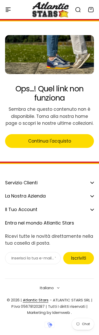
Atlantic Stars (35, 300)
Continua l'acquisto (49, 141)
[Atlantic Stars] (50, 10)
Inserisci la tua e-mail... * (33, 258)
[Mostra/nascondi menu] (8, 9)
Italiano (47, 287)
